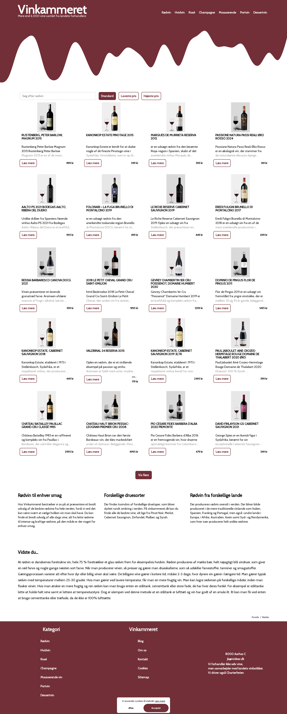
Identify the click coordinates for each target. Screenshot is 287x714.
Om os (142, 650)
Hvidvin (180, 12)
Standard (107, 96)
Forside (255, 617)
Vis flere (143, 475)
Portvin (244, 12)
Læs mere (28, 163)
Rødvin (166, 12)
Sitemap (143, 677)
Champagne (207, 12)
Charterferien (235, 673)
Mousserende (227, 12)
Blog (141, 641)
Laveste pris (128, 96)
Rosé (192, 12)
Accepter (156, 708)
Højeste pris (151, 96)
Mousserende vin (51, 677)
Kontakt (143, 659)
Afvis (131, 708)
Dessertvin (260, 12)
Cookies (143, 668)
